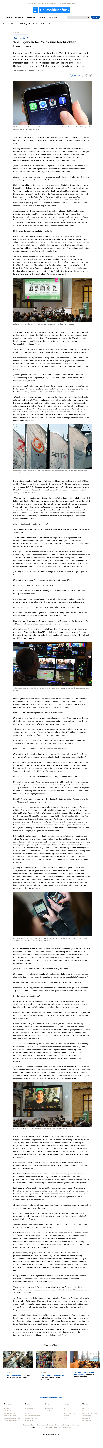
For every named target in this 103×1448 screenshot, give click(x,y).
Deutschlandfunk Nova (67, 3)
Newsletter (67, 1411)
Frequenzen (29, 1420)
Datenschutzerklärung (45, 1425)
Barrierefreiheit (87, 1420)
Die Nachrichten (9, 1413)
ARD (38, 1427)
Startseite (6, 24)
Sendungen (19, 17)
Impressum (76, 1425)
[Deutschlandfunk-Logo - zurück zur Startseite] (51, 10)
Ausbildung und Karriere (90, 1413)
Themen (7, 17)
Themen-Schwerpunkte (12, 1420)
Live (97, 17)
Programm (31, 17)
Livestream (29, 1408)
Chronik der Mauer (65, 1427)
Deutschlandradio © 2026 (51, 1434)
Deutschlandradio (34, 3)
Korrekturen (86, 1418)
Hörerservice (49, 1408)
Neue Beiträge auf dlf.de (12, 1418)
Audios (27, 1411)
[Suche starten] (88, 17)
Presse (84, 1411)
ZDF (43, 1427)
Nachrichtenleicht (10, 1415)
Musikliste (67, 1415)
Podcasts (42, 17)
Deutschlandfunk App (32, 1415)
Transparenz (86, 1415)
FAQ (65, 1408)
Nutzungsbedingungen (62, 1425)
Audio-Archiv (53, 17)
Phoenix (49, 1427)
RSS (65, 1418)
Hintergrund (15, 24)
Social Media (49, 1411)
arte (55, 1427)
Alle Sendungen (9, 1411)
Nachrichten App (31, 1418)
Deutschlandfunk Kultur (50, 3)
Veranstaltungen (69, 1413)
